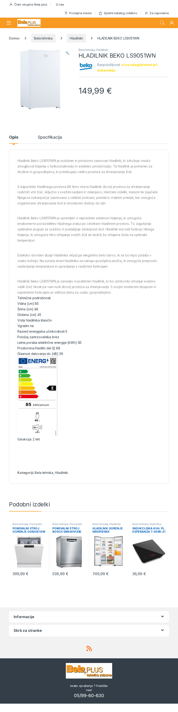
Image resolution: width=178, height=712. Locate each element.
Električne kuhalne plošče (147, 525)
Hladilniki (76, 38)
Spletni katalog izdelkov (120, 13)
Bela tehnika (43, 38)
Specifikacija (50, 137)
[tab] (13, 139)
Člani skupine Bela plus (30, 4)
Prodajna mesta (80, 13)
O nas (60, 4)
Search (162, 22)
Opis (13, 137)
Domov (14, 38)
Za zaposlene (159, 13)
